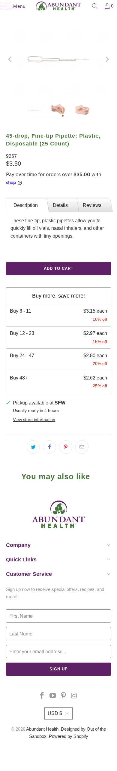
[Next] (106, 59)
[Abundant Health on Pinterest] (63, 696)
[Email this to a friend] (81, 447)
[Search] (94, 6)
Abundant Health (42, 729)
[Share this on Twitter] (33, 447)
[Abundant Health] (58, 6)
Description (26, 205)
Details (60, 205)
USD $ (55, 713)
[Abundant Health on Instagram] (74, 696)
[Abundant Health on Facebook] (42, 696)
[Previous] (10, 59)
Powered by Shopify (68, 736)
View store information (34, 419)
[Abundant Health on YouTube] (52, 696)
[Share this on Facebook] (49, 447)
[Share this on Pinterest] (65, 447)
